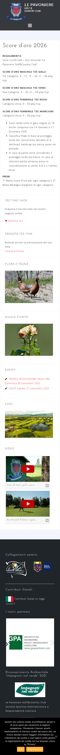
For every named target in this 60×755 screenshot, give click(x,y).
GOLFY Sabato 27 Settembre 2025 (29, 388)
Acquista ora (15, 220)
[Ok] (56, 736)
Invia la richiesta (14, 251)
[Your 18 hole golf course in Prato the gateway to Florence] (28, 468)
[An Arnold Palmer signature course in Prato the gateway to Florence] (28, 503)
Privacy (35, 749)
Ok (21, 749)
